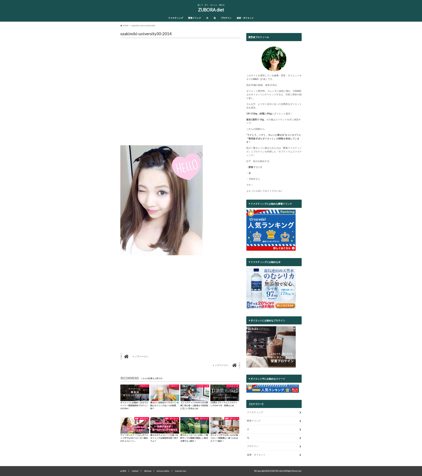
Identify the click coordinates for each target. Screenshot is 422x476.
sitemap (147, 471)
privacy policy (163, 471)
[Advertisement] (180, 93)
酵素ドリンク (194, 18)
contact (135, 471)
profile (123, 471)
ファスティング (175, 18)
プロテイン (226, 18)
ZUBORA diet (211, 9)
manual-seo (180, 471)
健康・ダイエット (245, 18)
